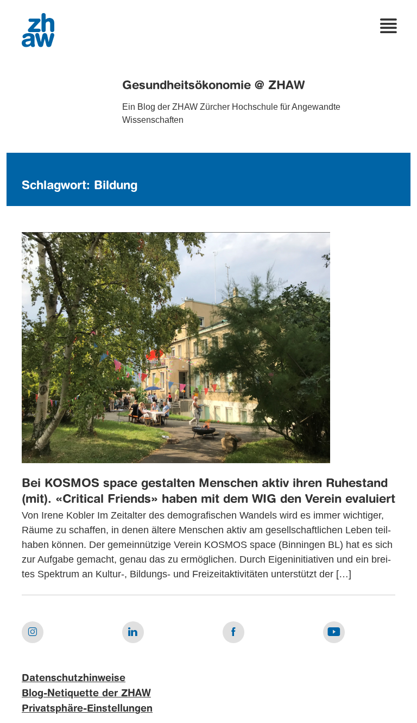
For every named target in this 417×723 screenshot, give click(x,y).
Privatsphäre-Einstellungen (87, 709)
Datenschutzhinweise (73, 678)
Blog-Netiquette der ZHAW (86, 694)
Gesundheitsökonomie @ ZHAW (213, 86)
